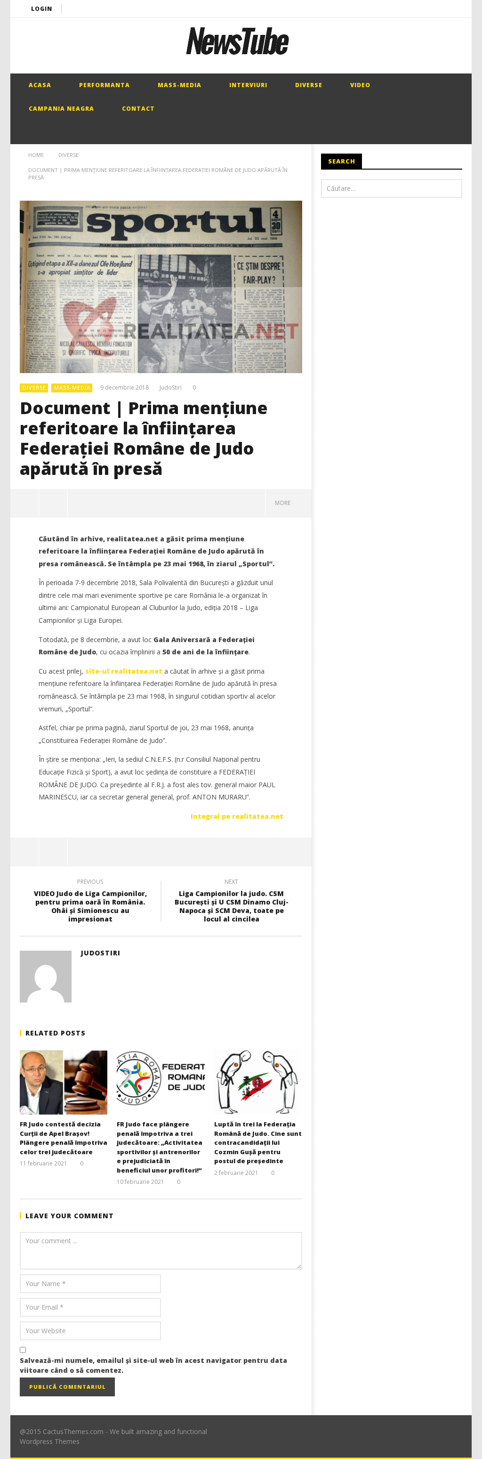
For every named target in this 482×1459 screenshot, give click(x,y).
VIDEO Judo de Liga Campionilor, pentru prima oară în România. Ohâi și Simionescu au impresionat (90, 901)
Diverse (307, 85)
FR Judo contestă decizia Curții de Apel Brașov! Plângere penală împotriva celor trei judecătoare (63, 1138)
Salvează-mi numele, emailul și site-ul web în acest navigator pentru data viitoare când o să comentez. (153, 1365)
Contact (137, 109)
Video (359, 85)
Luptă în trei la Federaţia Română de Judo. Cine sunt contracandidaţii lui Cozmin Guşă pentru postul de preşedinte (258, 1142)
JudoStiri (171, 387)
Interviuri (247, 85)
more (284, 503)
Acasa (39, 85)
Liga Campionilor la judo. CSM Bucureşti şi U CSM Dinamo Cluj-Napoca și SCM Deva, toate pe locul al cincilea (232, 901)
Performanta (103, 85)
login (41, 9)
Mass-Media (178, 85)
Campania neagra (60, 109)
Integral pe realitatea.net (237, 816)
